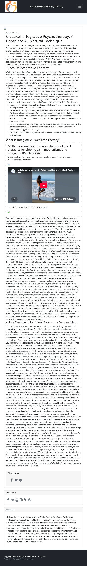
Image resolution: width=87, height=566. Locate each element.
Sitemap (7, 559)
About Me (10, 510)
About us (30, 559)
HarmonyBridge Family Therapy (46, 6)
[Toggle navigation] (80, 6)
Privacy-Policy (19, 559)
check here (22, 356)
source (44, 207)
